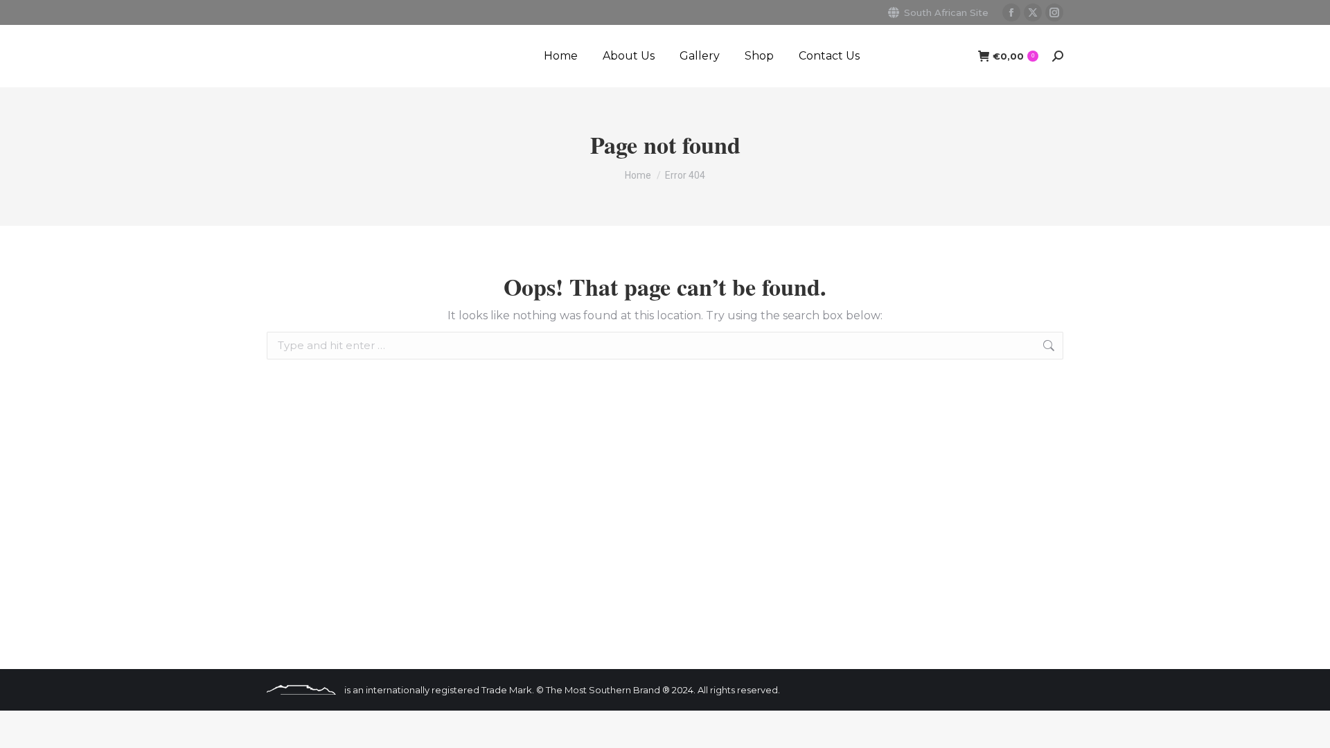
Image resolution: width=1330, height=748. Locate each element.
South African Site (946, 12)
